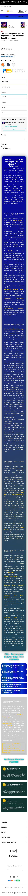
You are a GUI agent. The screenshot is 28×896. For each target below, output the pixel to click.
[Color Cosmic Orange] (3, 65)
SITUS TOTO (6, 87)
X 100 (3, 107)
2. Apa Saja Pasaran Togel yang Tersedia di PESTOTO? (12, 672)
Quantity (3, 135)
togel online (9, 415)
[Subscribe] (22, 870)
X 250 (4, 102)
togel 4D (7, 363)
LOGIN (7, 16)
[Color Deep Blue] (8, 64)
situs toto (20, 468)
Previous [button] (1, 2)
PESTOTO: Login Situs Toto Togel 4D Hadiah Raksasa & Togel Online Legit (14, 2)
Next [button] (26, 2)
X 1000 (4, 96)
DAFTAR (21, 16)
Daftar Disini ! (21, 2)
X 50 (3, 112)
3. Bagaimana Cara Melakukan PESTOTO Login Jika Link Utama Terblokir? (13, 678)
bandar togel (15, 333)
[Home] (9, 11)
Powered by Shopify (18, 887)
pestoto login (12, 235)
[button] (2, 11)
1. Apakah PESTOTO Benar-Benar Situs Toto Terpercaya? (13, 666)
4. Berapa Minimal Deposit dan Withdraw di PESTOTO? (12, 685)
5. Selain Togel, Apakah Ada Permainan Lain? (11, 691)
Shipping (9, 50)
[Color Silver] (13, 64)
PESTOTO (5, 82)
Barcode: (11, 40)
